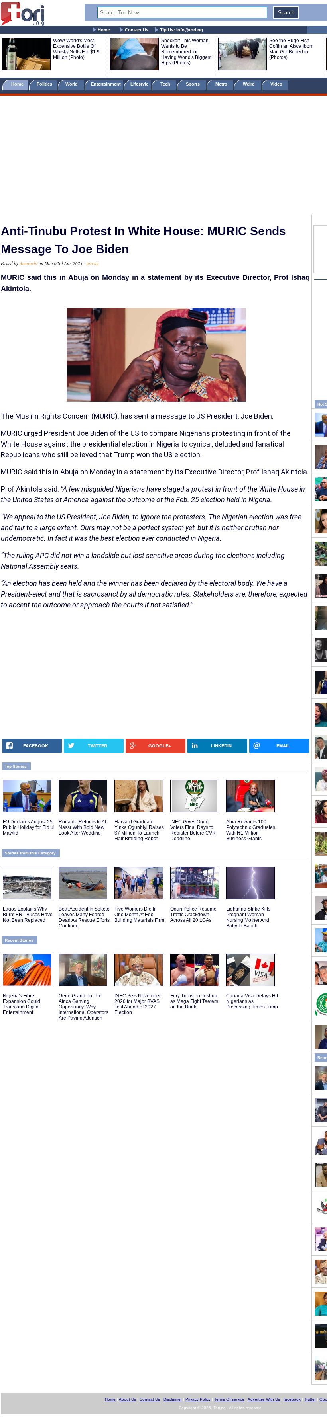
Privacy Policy (198, 1399)
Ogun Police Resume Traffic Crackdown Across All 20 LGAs (193, 914)
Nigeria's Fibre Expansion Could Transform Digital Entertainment (21, 1004)
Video (277, 84)
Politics (45, 84)
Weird (249, 84)
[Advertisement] (163, 156)
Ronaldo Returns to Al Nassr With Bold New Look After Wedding (82, 827)
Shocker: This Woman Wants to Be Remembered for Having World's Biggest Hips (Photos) (186, 52)
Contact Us (136, 29)
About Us (127, 1399)
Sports (193, 84)
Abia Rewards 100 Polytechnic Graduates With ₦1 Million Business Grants (250, 830)
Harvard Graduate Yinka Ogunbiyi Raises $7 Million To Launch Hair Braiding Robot (139, 830)
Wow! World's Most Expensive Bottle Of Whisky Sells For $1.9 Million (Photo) (76, 49)
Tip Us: (181, 29)
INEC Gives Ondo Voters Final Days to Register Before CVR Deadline (193, 830)
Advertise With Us (264, 1399)
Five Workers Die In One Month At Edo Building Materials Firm (139, 914)
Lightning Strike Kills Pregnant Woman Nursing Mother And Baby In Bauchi (248, 917)
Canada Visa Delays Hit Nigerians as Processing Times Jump (252, 1001)
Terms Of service (229, 1399)
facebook (292, 1399)
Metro (222, 84)
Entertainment (106, 84)
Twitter (310, 1399)
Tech (166, 84)
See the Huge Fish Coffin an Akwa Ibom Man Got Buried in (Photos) (291, 49)
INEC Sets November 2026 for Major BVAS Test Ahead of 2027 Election (137, 1004)
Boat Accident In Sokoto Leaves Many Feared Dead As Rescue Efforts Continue (84, 917)
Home (104, 29)
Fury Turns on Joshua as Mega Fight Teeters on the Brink (194, 1001)
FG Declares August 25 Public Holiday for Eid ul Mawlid (29, 827)
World (73, 84)
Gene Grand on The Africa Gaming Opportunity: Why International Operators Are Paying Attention (83, 1007)
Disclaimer (173, 1399)
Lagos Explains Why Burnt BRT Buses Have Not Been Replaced (28, 914)
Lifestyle (139, 84)
